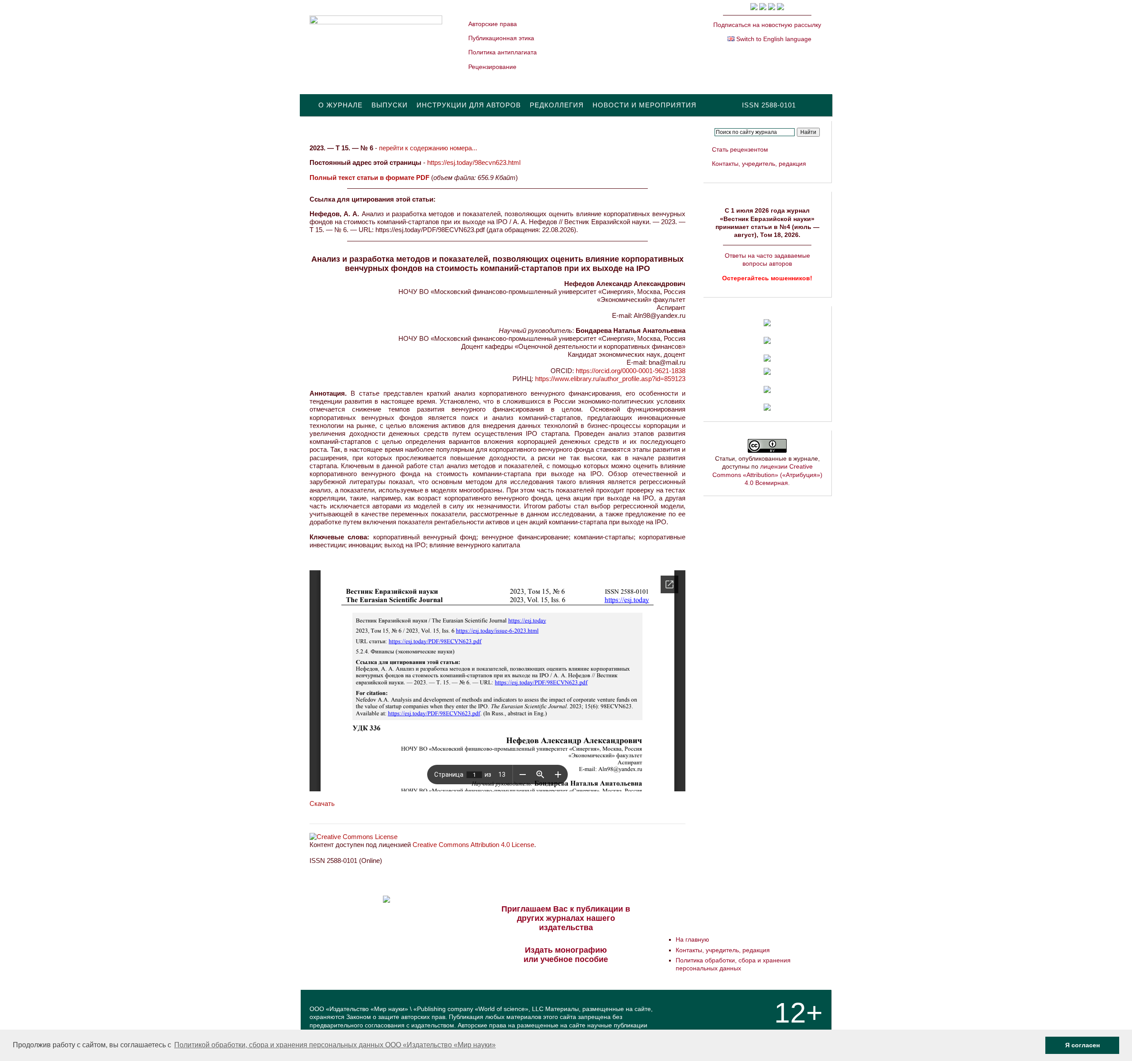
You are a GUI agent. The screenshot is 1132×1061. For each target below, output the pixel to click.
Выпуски (389, 105)
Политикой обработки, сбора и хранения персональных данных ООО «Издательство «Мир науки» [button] (335, 1045)
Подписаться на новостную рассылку (767, 24)
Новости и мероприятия (644, 105)
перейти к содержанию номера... (428, 148)
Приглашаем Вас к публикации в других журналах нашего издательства (565, 918)
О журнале (340, 105)
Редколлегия (557, 105)
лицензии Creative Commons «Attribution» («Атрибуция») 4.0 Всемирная (767, 474)
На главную (692, 939)
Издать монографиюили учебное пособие (566, 955)
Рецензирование (492, 66)
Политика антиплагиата (502, 52)
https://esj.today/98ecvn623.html (473, 162)
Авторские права (492, 23)
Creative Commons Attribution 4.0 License (473, 844)
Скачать (322, 803)
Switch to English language (772, 38)
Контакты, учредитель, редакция (759, 163)
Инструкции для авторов (469, 105)
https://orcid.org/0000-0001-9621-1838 (630, 370)
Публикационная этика (501, 38)
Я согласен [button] (1082, 1045)
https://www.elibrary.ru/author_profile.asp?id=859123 (610, 378)
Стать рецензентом (740, 149)
